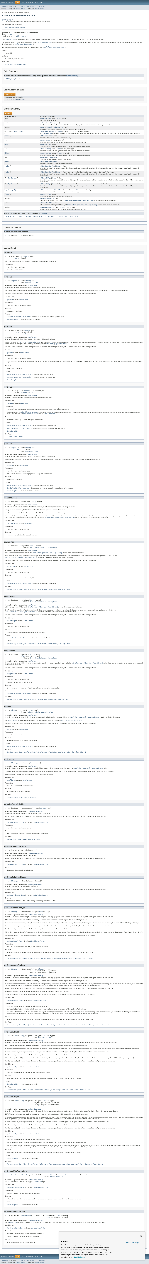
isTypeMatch (44, 207)
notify (43, 216)
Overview (4, 2)
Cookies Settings (132, 1243)
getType (42, 194)
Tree (22, 2)
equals (12, 216)
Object (12, 34)
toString (60, 216)
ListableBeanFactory (19, 27)
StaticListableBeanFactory (15, 99)
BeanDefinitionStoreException (18, 488)
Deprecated (29, 2)
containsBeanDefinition (49, 127)
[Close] (141, 1236)
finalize (20, 216)
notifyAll (51, 216)
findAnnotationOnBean (48, 131)
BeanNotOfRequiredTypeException (19, 377)
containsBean (44, 123)
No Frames (30, 6)
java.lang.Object (7, 20)
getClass (28, 216)
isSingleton (44, 203)
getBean (42, 140)
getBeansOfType (45, 178)
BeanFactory (9, 27)
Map (9, 178)
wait (66, 216)
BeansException (31, 282)
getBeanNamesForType (47, 166)
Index (36, 2)
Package (11, 2)
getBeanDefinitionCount (49, 157)
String (48, 118)
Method (23, 8)
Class (73, 131)
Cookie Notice (79, 1257)
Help (40, 2)
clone (7, 216)
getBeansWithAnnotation (49, 190)
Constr (18, 8)
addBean (42, 118)
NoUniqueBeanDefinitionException (19, 428)
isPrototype (44, 198)
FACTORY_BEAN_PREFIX (12, 79)
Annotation (18, 131)
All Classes (41, 6)
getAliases (44, 136)
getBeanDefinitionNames (49, 162)
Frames (23, 6)
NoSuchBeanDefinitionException (19, 317)
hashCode (36, 216)
